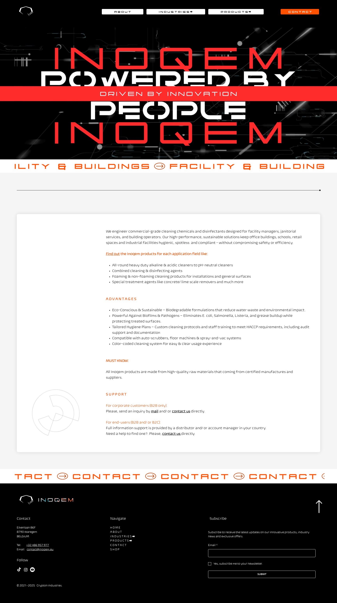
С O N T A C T (118, 545)
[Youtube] (32, 569)
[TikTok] (19, 569)
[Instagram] (25, 569)
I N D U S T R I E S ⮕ (122, 536)
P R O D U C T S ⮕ (121, 540)
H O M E (115, 527)
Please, (155, 434)
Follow (22, 560)
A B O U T (116, 532)
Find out (113, 254)
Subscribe (218, 519)
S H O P (114, 549)
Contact (23, 519)
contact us (171, 434)
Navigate (118, 519)
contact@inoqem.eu (40, 549)
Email (213, 545)
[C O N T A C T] (168, 476)
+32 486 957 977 (37, 545)
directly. (188, 434)
